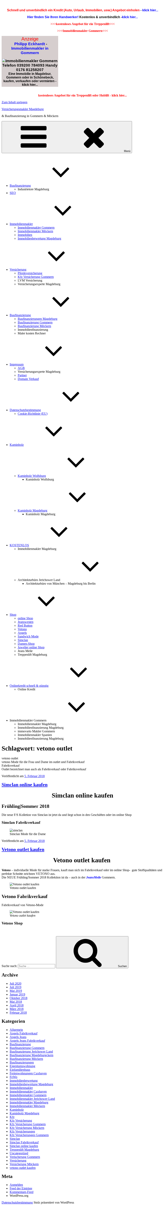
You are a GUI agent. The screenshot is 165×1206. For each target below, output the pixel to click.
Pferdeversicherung (30, 273)
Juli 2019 (15, 987)
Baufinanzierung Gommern (35, 322)
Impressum (17, 364)
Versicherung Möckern (24, 1164)
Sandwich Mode (28, 636)
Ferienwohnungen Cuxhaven (28, 1073)
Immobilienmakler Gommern (36, 227)
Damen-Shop (26, 643)
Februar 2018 (18, 1012)
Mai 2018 (16, 1001)
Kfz (12, 1117)
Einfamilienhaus (20, 1069)
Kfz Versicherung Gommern (36, 276)
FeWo (13, 1077)
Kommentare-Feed (21, 1192)
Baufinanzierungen (22, 1062)
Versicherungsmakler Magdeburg (23, 109)
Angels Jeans (18, 1037)
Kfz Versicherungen (22, 1131)
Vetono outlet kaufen (23, 849)
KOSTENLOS (19, 545)
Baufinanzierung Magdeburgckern (31, 1055)
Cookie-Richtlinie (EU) (32, 413)
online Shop (25, 618)
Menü (127, 151)
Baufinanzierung (20, 185)
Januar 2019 (17, 994)
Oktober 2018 (18, 998)
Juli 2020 (15, 983)
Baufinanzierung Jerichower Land (31, 1051)
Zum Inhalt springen (14, 102)
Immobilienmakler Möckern (35, 231)
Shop (13, 614)
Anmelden (16, 1184)
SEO (13, 193)
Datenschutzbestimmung (25, 410)
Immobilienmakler (21, 224)
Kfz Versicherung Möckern (27, 1128)
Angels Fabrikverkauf (23, 1033)
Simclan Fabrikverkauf (24, 1142)
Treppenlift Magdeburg (24, 1149)
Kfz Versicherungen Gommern (29, 1135)
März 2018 (17, 1009)
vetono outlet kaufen (23, 1167)
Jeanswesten (25, 622)
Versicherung (18, 269)
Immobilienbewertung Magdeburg (39, 238)
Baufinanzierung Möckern (34, 326)
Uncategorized (19, 1153)
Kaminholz (17, 444)
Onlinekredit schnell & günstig (29, 685)
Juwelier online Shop (31, 647)
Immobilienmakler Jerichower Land (32, 1098)
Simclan (23, 640)
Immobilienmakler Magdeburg (29, 1102)
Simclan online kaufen (24, 784)
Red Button (25, 625)
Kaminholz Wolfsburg (32, 475)
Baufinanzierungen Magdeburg (37, 318)
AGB (21, 368)
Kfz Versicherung (21, 1120)
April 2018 (17, 1005)
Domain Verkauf (28, 379)
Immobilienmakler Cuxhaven (28, 1091)
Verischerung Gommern (25, 1157)
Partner (22, 375)
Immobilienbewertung (24, 1080)
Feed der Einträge (21, 1188)
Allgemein (16, 1029)
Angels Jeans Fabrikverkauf (27, 1040)
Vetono (22, 629)
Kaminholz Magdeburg (32, 510)
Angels (22, 632)
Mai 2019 (16, 990)
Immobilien (25, 235)
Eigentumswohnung (22, 1066)
